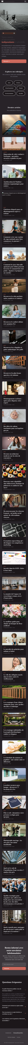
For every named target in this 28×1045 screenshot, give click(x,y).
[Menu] (25, 1)
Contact (18, 1037)
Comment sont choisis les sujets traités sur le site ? (12, 1006)
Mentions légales (11, 1037)
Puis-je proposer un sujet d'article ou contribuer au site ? (12, 1013)
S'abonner (6, 968)
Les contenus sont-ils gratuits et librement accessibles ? (13, 1019)
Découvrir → (7, 61)
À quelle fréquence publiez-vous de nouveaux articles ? (11, 989)
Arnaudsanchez (7, 1)
